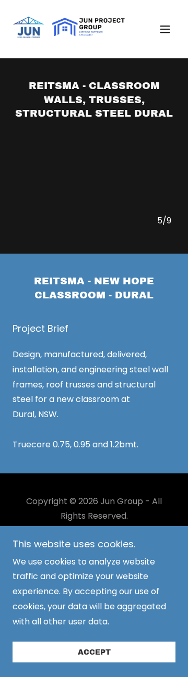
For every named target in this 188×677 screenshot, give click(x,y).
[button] (165, 29)
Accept (94, 652)
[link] (69, 29)
